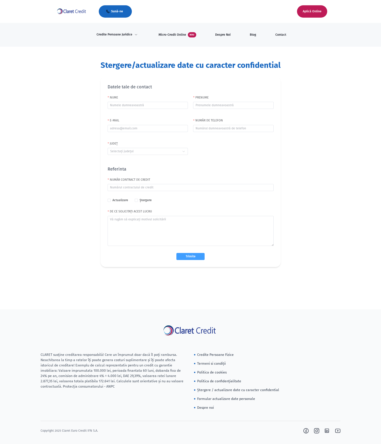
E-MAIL (114, 120)
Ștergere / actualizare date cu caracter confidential (238, 390)
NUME (114, 97)
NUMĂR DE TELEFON (209, 120)
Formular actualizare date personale (226, 399)
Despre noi (205, 407)
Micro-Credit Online (176, 35)
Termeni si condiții (211, 363)
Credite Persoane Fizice (215, 355)
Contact (280, 35)
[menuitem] (117, 34)
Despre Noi (223, 35)
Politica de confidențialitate (219, 381)
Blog (253, 35)
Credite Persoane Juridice (114, 34)
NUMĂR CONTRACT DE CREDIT (130, 180)
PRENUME (202, 97)
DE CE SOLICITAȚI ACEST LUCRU (131, 211)
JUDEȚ (114, 143)
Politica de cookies (212, 372)
